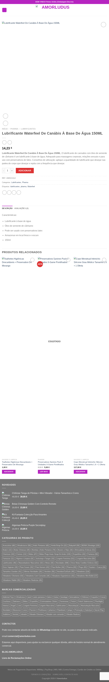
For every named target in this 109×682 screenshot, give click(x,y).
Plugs (83, 567)
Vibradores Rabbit (11, 580)
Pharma (14, 129)
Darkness (16, 601)
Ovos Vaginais (10, 567)
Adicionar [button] (9, 471)
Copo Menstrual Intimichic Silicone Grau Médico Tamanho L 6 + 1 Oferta (89, 463)
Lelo (19, 606)
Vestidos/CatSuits (65, 572)
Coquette (94, 597)
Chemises (8, 554)
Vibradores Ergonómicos (63, 576)
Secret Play (99, 610)
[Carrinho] (105, 10)
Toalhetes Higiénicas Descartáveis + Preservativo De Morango (17, 463)
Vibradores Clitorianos (13, 576)
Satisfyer (88, 610)
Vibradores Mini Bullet (87, 576)
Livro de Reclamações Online (17, 658)
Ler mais (44, 471)
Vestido (15, 614)
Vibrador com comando (55, 614)
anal (29, 597)
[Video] (5, 116)
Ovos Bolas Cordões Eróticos (84, 563)
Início (5, 129)
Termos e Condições (41, 674)
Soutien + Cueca (97, 567)
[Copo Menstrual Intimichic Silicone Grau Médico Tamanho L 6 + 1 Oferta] (90, 357)
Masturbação (73, 606)
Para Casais (26, 567)
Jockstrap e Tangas (44, 559)
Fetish (73, 601)
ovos (25, 610)
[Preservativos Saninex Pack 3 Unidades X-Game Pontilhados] (54, 357)
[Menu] (4, 10)
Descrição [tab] (7, 208)
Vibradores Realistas (32, 580)
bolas (56, 597)
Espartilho (34, 601)
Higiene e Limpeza (24, 559)
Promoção (79, 610)
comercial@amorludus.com (21, 636)
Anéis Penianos (41, 546)
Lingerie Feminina (65, 559)
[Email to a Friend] (19, 192)
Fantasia (93, 554)
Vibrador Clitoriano (36, 614)
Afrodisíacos (24, 546)
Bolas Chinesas (22, 550)
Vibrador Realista (72, 614)
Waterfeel (31, 187)
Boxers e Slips (65, 550)
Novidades (62, 563)
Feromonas (64, 601)
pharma (23, 187)
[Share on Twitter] (14, 192)
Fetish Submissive (85, 601)
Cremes (21, 554)
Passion (33, 610)
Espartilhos (79, 554)
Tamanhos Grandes (12, 572)
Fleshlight (99, 601)
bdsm (49, 597)
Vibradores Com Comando (37, 576)
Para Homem (42, 567)
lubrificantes (15, 187)
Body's (7, 550)
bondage (64, 597)
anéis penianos (39, 597)
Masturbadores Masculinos (31, 563)
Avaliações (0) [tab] (21, 208)
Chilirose (85, 597)
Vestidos (49, 572)
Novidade (6, 610)
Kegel (13, 606)
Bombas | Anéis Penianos (43, 550)
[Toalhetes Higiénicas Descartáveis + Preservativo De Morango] (18, 357)
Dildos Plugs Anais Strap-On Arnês (54, 554)
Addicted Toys (8, 597)
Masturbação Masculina (90, 606)
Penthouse (42, 610)
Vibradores (83, 572)
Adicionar (24, 170)
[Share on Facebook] (9, 192)
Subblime (6, 614)
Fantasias (8, 559)
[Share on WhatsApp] (4, 192)
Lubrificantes (28, 129)
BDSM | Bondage (90, 546)
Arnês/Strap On (59, 546)
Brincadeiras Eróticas (85, 550)
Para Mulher (57, 567)
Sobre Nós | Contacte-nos (65, 674)
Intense (6, 606)
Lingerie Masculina (86, 559)
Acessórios (9, 546)
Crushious (7, 601)
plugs (70, 610)
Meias (49, 563)
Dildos (32, 554)
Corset (102, 597)
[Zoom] (5, 123)
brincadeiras (74, 597)
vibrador (24, 614)
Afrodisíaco (20, 597)
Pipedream (61, 610)
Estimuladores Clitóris (48, 601)
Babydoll (74, 546)
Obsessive (16, 610)
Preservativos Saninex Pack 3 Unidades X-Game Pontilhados (51, 463)
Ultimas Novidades (33, 572)
